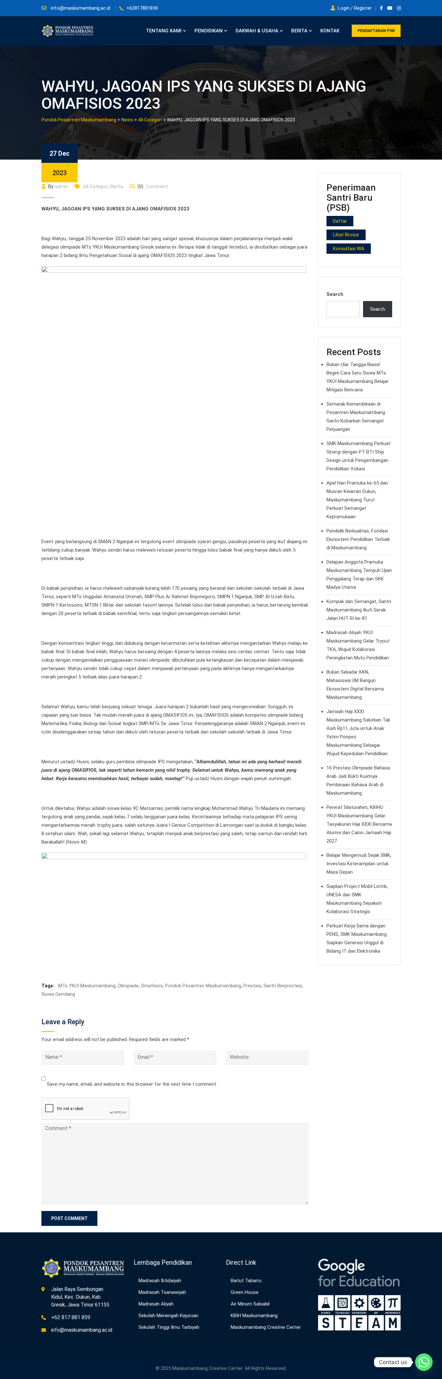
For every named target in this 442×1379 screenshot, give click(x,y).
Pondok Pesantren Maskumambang (203, 986)
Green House (245, 1292)
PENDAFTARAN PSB (376, 30)
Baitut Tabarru (246, 1281)
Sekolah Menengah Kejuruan (168, 1315)
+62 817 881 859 (70, 1317)
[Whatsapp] (424, 1362)
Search (334, 294)
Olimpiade (128, 986)
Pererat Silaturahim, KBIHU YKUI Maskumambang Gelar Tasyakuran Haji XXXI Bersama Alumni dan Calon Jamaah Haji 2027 (359, 824)
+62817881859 (142, 8)
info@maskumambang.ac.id (80, 8)
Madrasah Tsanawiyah (162, 1292)
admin (61, 186)
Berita (299, 31)
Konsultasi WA (348, 249)
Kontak (329, 31)
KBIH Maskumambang (254, 1315)
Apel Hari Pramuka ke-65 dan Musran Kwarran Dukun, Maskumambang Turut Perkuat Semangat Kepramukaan (357, 500)
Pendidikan (208, 31)
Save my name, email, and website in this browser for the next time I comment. (132, 1084)
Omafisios (152, 986)
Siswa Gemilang (58, 994)
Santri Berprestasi (282, 986)
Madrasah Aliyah (155, 1304)
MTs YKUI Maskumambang (87, 986)
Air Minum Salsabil (250, 1304)
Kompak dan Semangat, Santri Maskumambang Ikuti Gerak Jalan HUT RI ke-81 (358, 610)
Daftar (340, 221)
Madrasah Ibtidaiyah (159, 1281)
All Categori (95, 186)
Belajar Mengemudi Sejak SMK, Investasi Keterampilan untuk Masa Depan (358, 863)
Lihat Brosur (346, 235)
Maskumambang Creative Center (266, 1327)
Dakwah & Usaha (257, 31)
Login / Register (355, 8)
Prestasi (252, 986)
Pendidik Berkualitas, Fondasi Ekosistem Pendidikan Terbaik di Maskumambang (358, 539)
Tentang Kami (164, 31)
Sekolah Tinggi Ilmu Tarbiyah (168, 1327)
